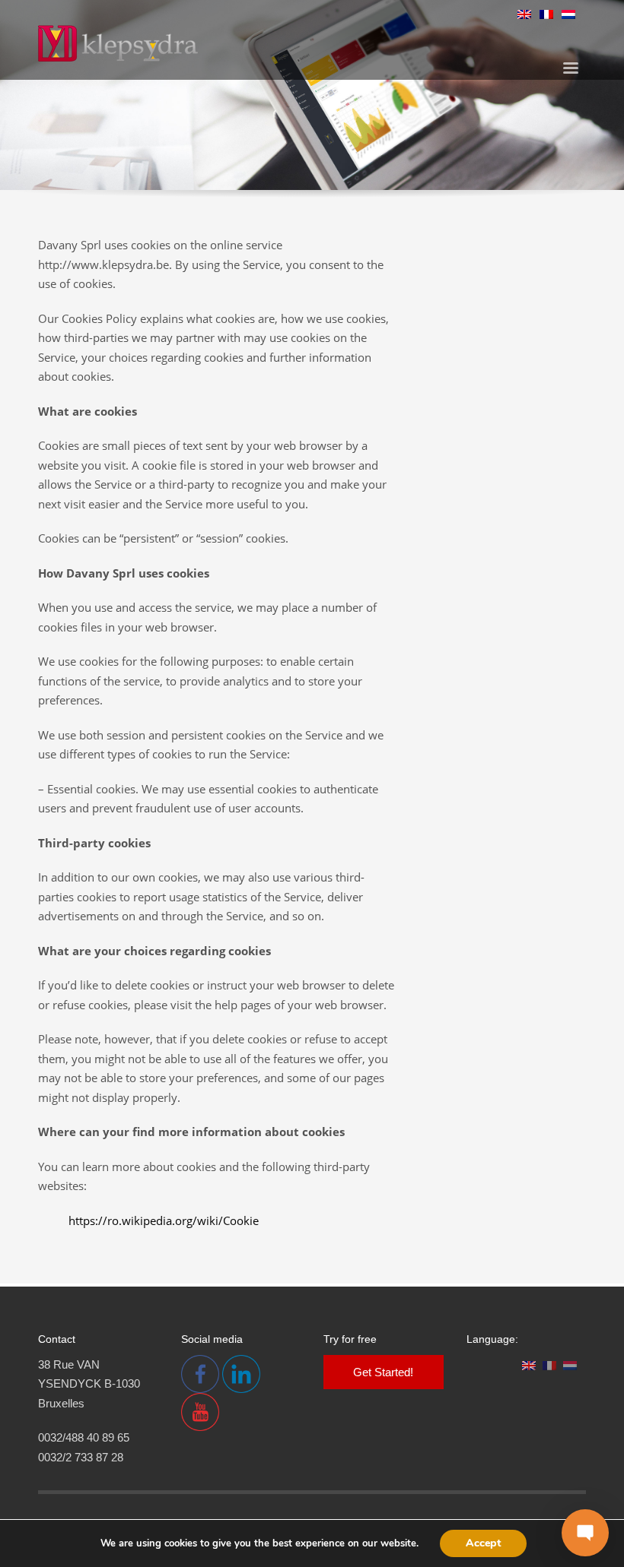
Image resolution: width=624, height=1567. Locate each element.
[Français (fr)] (546, 13)
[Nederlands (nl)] (568, 13)
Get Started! (383, 1372)
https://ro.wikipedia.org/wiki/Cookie (163, 1220)
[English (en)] (524, 13)
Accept (483, 1543)
